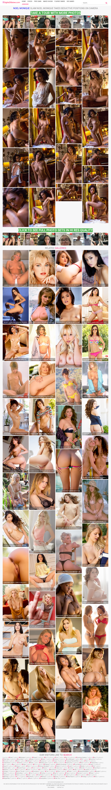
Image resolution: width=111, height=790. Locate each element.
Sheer (91, 773)
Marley (82, 766)
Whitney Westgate (44, 766)
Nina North (30, 776)
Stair (58, 771)
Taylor (91, 764)
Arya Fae (92, 759)
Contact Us (60, 787)
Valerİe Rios (94, 762)
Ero (40, 769)
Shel (89, 775)
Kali (66, 769)
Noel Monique (21, 8)
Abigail (35, 757)
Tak (86, 761)
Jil (82, 759)
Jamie (20, 762)
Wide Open (6, 759)
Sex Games (70, 1)
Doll (94, 766)
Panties (56, 759)
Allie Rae (6, 776)
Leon (30, 778)
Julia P (70, 766)
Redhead (29, 761)
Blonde (82, 768)
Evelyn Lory (59, 768)
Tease (55, 761)
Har (95, 757)
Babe (5, 773)
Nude (43, 759)
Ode (19, 778)
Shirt (28, 766)
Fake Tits (57, 778)
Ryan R (5, 766)
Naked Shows (48, 1)
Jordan (71, 768)
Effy (17, 769)
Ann (96, 776)
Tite (47, 771)
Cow (34, 768)
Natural (44, 776)
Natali (28, 775)
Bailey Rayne (70, 776)
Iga (13, 764)
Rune (28, 769)
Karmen (79, 773)
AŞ (66, 757)
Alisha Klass (19, 773)
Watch (58, 766)
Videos (29, 1)
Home (24, 1)
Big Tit (56, 773)
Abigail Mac (7, 778)
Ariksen (18, 766)
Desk (31, 762)
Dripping (47, 764)
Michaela (22, 757)
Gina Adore (36, 771)
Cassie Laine (7, 768)
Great (66, 775)
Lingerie (87, 769)
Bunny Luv (43, 761)
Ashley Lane (43, 762)
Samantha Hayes (83, 771)
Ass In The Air (20, 771)
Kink (82, 762)
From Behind (77, 764)
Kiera (17, 761)
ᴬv (17, 776)
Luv (4, 764)
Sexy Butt (6, 775)
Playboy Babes (59, 1)
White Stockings (61, 764)
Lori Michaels (70, 759)
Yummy (54, 775)
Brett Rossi (53, 769)
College (84, 776)
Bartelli (98, 771)
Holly (75, 769)
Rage (24, 764)
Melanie (6, 769)
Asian (32, 759)
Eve (31, 773)
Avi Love (6, 761)
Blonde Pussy (21, 768)
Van (56, 762)
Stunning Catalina (81, 757)
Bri (46, 757)
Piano (67, 773)
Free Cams (37, 1)
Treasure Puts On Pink (72, 761)
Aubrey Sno (69, 762)
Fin (35, 764)
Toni (57, 757)
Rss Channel (51, 787)
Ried (17, 775)
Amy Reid (20, 759)
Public (70, 771)
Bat (78, 775)
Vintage (6, 771)
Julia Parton (7, 762)
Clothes (43, 773)
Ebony (45, 768)
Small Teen (40, 775)
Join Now (25, 4)
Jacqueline (43, 778)
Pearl (11, 757)
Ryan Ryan (97, 768)
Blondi (56, 776)
